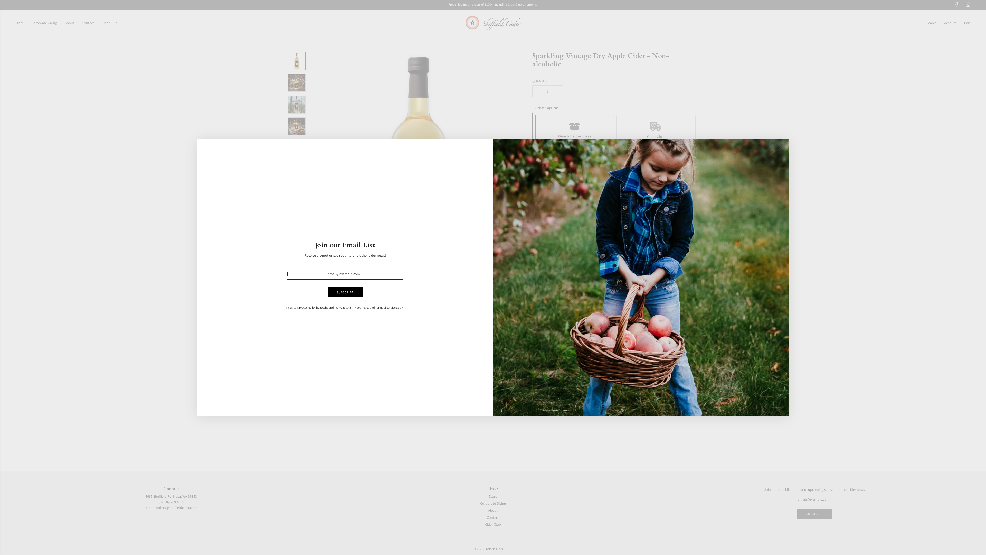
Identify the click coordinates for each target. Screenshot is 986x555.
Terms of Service (385, 307)
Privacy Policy (360, 307)
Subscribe (345, 292)
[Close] (779, 147)
